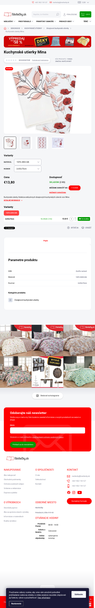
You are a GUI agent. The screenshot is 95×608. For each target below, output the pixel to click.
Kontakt (38, 484)
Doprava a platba (10, 493)
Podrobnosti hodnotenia (40, 60)
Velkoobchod (40, 479)
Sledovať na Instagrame (49, 396)
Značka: (63, 61)
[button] (75, 218)
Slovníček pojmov (10, 508)
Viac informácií (43, 598)
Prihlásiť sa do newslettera (23, 445)
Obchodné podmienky (12, 479)
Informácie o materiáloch (14, 516)
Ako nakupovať (10, 475)
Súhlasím (79, 594)
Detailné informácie (12, 200)
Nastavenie (16, 603)
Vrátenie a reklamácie (12, 488)
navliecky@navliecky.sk (81, 476)
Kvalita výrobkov (10, 521)
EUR (84, 2)
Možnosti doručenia (57, 192)
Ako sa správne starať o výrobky (16, 512)
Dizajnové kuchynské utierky (26, 300)
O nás (37, 475)
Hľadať (57, 14)
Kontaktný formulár (79, 501)
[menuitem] (10, 21)
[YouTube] (79, 492)
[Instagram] (74, 492)
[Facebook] (69, 492)
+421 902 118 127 (79, 481)
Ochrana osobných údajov (14, 484)
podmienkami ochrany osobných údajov (48, 437)
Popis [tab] (45, 241)
